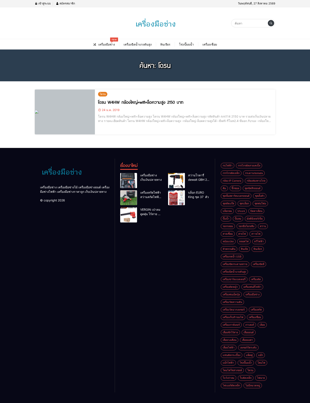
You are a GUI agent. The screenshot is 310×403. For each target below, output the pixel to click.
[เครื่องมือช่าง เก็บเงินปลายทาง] (128, 180)
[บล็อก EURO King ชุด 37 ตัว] (176, 197)
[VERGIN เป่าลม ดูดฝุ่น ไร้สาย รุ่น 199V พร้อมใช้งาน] (128, 214)
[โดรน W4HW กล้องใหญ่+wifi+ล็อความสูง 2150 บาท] (65, 112)
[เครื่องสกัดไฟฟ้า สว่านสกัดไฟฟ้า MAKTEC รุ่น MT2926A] (128, 197)
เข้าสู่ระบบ (44, 3)
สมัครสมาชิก (67, 3)
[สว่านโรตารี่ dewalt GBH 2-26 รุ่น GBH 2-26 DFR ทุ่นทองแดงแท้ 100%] (176, 180)
